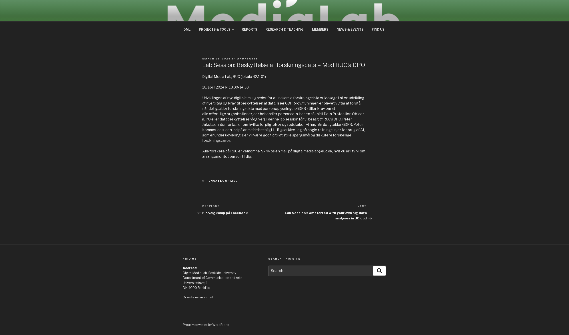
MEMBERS (320, 29)
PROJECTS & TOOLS (214, 29)
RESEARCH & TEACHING (285, 29)
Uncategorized (223, 180)
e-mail (208, 297)
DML (187, 29)
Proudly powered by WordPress (206, 325)
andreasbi (247, 58)
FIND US (378, 29)
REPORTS (249, 29)
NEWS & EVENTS (350, 29)
